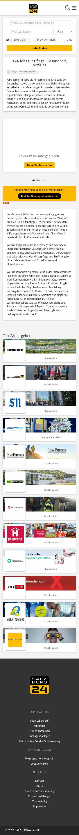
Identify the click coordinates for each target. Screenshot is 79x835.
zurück (36, 180)
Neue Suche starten (39, 165)
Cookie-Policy (39, 801)
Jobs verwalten (39, 764)
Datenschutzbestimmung (39, 791)
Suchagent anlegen (39, 736)
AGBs (39, 786)
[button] (8, 40)
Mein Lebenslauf (39, 721)
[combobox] (41, 23)
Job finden (40, 726)
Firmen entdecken (39, 731)
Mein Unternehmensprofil (39, 758)
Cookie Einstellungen (39, 796)
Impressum (39, 806)
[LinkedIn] (43, 701)
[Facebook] (38, 701)
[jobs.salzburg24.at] (33, 8)
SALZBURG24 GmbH (27, 830)
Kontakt (39, 781)
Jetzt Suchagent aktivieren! (41, 196)
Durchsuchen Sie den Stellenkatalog (39, 741)
